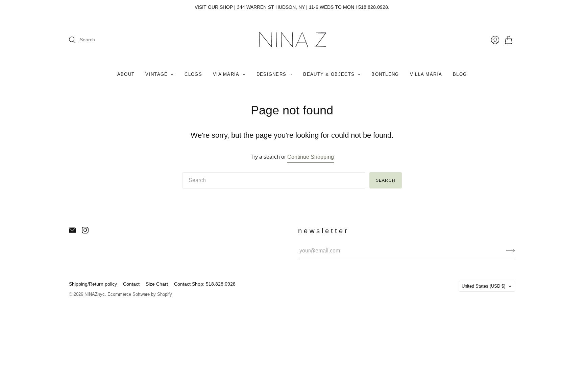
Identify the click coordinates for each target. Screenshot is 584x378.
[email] (72, 232)
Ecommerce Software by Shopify (139, 294)
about (126, 74)
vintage (156, 74)
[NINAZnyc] (292, 40)
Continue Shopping (310, 157)
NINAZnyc (94, 294)
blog (460, 74)
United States (483, 286)
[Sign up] (510, 251)
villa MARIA (426, 74)
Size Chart (157, 284)
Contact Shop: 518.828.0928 (205, 284)
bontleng (385, 74)
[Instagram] (85, 232)
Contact (131, 284)
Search (385, 180)
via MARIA (226, 74)
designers (272, 74)
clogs (193, 74)
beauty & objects (329, 74)
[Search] (72, 40)
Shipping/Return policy (93, 284)
